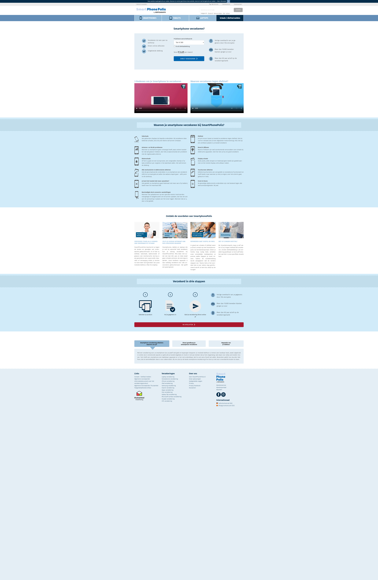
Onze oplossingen (195, 379)
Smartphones (149, 18)
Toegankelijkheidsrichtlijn (142, 388)
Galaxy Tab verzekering (169, 394)
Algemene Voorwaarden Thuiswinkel (146, 386)
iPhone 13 (210, 13)
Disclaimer (192, 388)
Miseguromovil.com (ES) (226, 405)
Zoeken (238, 10)
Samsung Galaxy (218, 13)
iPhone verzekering (168, 381)
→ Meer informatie (221, 1)
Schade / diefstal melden (142, 377)
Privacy (191, 383)
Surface (228, 13)
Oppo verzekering (167, 390)
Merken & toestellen (141, 4)
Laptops (204, 18)
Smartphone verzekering (170, 379)
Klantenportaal (238, 4)
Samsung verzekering (169, 386)
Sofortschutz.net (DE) (225, 403)
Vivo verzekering (167, 392)
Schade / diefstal (230, 18)
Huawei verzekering (168, 399)
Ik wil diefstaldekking (183, 46)
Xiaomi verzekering (168, 388)
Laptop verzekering (168, 377)
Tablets (177, 18)
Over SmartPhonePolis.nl (197, 377)
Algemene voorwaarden (142, 379)
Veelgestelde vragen (195, 381)
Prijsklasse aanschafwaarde (183, 39)
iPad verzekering (167, 383)
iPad (224, 13)
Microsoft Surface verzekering (171, 397)
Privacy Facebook (194, 386)
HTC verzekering (167, 401)
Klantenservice (226, 4)
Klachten (219, 390)
